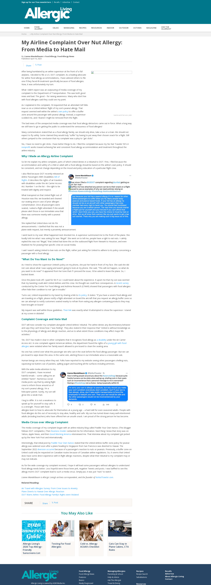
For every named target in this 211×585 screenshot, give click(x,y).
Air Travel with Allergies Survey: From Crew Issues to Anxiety (50, 488)
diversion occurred (46, 449)
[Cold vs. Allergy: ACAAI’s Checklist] (91, 530)
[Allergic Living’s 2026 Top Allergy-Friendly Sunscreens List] (34, 530)
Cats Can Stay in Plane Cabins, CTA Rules (119, 546)
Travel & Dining (114, 583)
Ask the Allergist (166, 28)
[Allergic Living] (48, 14)
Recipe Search (142, 574)
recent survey (122, 283)
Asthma (137, 28)
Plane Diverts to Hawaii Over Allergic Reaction (43, 491)
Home (27, 28)
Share (28, 65)
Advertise (66, 2)
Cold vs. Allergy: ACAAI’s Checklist (89, 545)
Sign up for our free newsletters (36, 2)
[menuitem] (27, 28)
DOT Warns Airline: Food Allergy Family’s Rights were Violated (50, 494)
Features (82, 577)
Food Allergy (38, 28)
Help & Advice (113, 577)
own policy (63, 111)
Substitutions (141, 577)
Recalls (57, 2)
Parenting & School (115, 574)
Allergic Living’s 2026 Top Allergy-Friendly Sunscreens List (32, 548)
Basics (81, 580)
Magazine (151, 28)
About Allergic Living (174, 576)
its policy (83, 295)
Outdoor (123, 28)
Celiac (56, 28)
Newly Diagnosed (86, 583)
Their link (67, 310)
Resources (96, 28)
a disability (101, 339)
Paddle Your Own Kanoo (62, 443)
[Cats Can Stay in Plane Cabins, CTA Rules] (120, 530)
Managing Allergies (116, 571)
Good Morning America (60, 434)
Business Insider (58, 431)
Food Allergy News (65, 56)
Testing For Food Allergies (61, 545)
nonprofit (26, 147)
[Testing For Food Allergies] (62, 530)
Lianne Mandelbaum (33, 56)
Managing (69, 28)
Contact (76, 2)
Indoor (110, 28)
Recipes (82, 28)
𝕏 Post (38, 64)
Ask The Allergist (114, 580)
